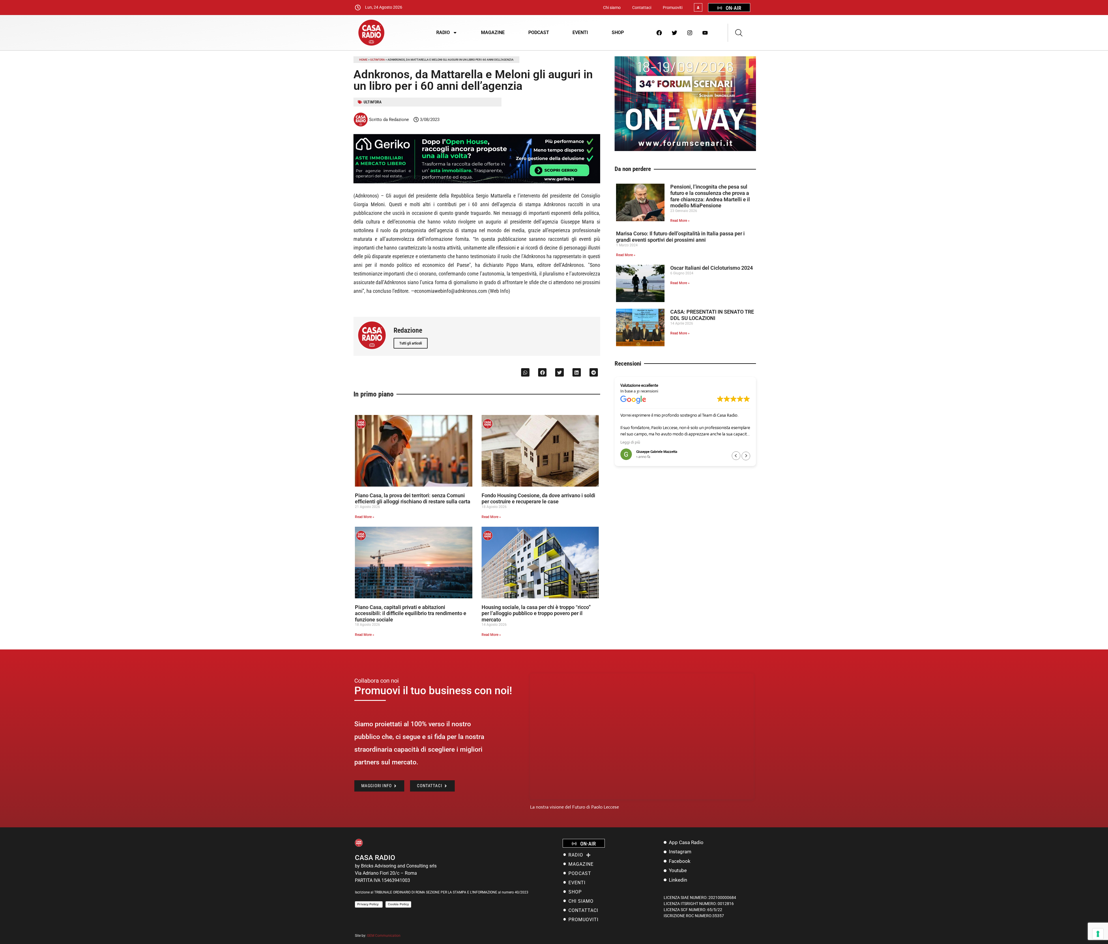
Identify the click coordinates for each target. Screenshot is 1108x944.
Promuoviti (672, 7)
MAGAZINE (493, 32)
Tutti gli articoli (410, 343)
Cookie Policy (398, 904)
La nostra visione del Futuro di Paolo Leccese (574, 807)
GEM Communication (384, 936)
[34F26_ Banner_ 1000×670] (685, 149)
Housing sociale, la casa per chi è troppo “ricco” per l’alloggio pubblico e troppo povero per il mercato (536, 613)
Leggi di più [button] (630, 442)
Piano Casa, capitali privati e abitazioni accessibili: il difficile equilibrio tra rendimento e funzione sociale (410, 613)
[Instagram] (689, 32)
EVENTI (580, 32)
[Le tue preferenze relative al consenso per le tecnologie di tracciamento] (1097, 933)
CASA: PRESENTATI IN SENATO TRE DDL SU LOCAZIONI (712, 315)
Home (363, 59)
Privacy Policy (368, 904)
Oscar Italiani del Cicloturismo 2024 (711, 268)
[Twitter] (674, 32)
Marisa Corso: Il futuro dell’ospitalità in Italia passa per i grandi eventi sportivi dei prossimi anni (680, 236)
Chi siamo (612, 7)
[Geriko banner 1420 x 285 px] (476, 182)
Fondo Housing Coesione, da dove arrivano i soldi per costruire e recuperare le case (538, 498)
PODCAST (538, 32)
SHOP (618, 32)
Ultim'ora (377, 59)
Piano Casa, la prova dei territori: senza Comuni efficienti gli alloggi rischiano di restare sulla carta (412, 498)
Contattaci (641, 7)
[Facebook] (659, 32)
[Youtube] (705, 32)
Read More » (364, 517)
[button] (525, 372)
